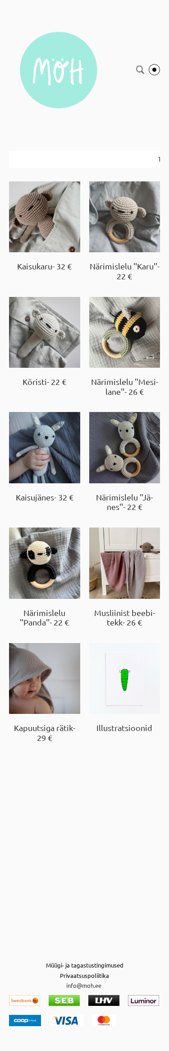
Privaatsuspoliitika (84, 975)
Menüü (154, 69)
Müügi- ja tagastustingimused (84, 965)
